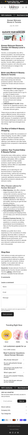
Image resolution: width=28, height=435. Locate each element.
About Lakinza (5, 407)
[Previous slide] (1, 2)
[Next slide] (26, 2)
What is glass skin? (10, 372)
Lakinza (9, 272)
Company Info (5, 410)
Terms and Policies (14, 429)
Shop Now (5, 252)
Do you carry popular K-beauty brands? (13, 376)
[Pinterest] (18, 433)
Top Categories (6, 413)
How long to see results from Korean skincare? (13, 368)
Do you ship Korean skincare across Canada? (13, 381)
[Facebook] (10, 433)
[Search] (5, 7)
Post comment (7, 314)
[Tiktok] (15, 433)
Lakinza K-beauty (16, 426)
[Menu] (1, 7)
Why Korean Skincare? (11, 360)
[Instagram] (13, 433)
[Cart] (26, 7)
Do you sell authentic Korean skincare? (13, 363)
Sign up (21, 401)
